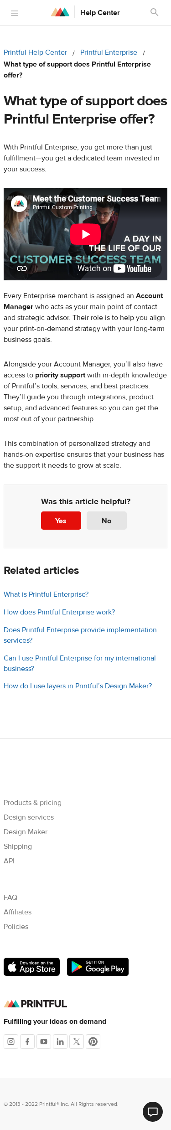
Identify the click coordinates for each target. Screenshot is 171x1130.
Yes (61, 521)
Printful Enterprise (108, 52)
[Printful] (60, 11)
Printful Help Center (35, 52)
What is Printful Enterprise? (46, 594)
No (106, 521)
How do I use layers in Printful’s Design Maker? (78, 686)
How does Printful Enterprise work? (59, 612)
